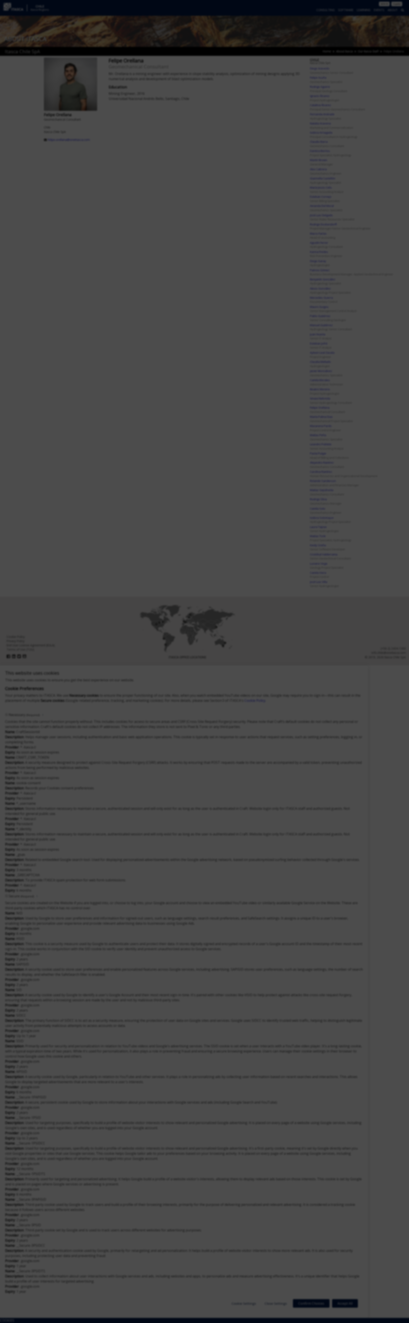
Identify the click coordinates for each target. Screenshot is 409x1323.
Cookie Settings (244, 1303)
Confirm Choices (311, 1303)
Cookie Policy (254, 700)
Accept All (345, 1303)
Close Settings (276, 1303)
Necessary (24, 714)
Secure (21, 896)
